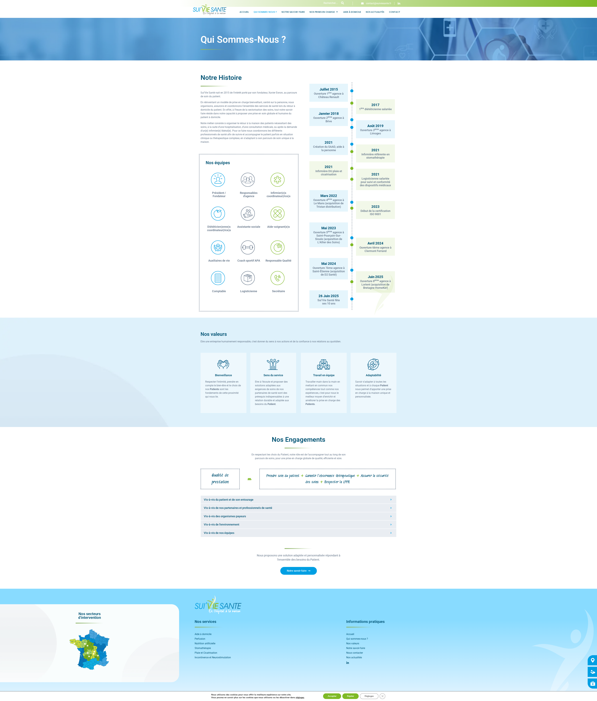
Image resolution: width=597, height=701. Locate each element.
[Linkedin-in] (399, 3)
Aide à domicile (352, 12)
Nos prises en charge (322, 12)
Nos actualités (375, 12)
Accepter (332, 696)
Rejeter (350, 696)
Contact (394, 12)
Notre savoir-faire (293, 12)
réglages (300, 697)
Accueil (244, 12)
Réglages (369, 696)
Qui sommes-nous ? (265, 12)
